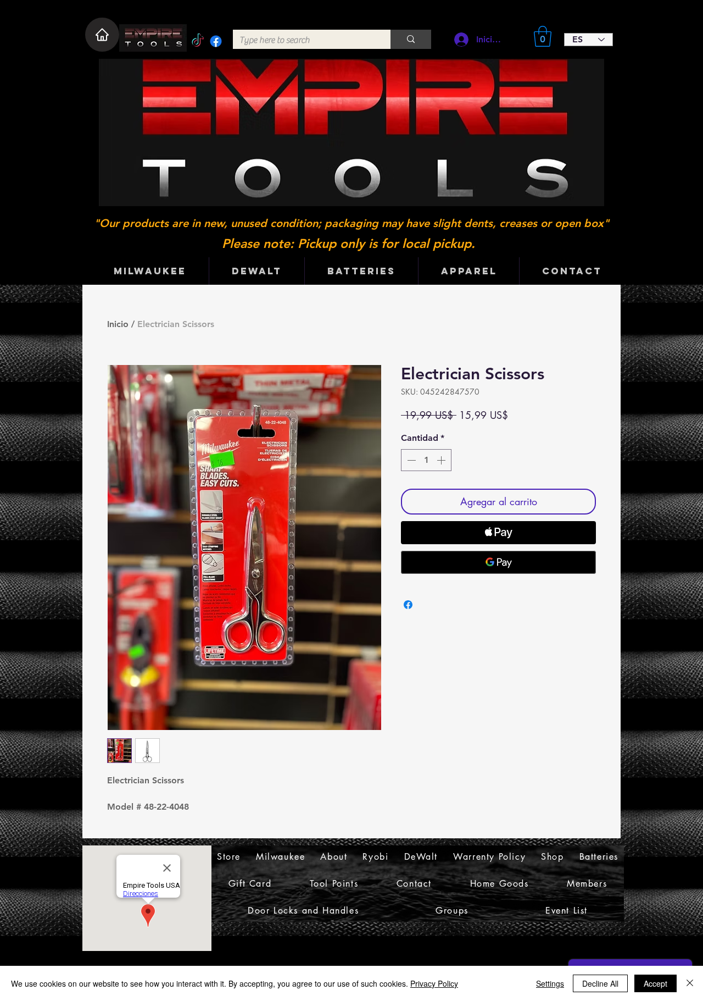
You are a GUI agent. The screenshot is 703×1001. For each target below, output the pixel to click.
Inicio (118, 324)
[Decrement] (410, 460)
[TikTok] (197, 41)
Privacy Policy (434, 983)
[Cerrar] (689, 983)
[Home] (102, 35)
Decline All (600, 983)
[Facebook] (216, 41)
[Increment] (442, 460)
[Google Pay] (498, 562)
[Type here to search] (410, 39)
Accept (655, 983)
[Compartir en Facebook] (408, 604)
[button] (542, 36)
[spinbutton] (426, 460)
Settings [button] (550, 983)
